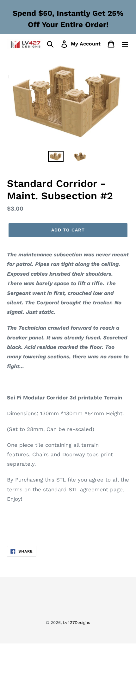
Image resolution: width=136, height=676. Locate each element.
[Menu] (125, 44)
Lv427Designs (76, 622)
